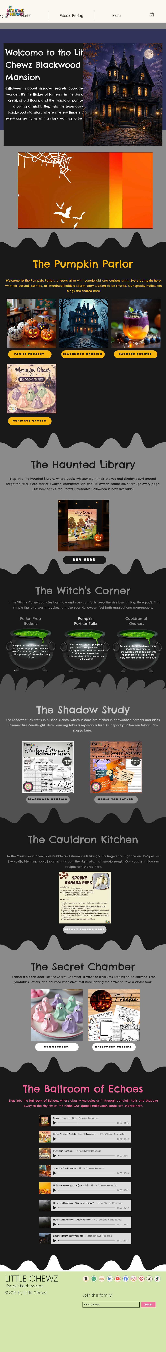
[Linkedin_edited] (109, 1278)
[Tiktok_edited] (157, 1278)
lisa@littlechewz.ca (24, 1286)
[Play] (54, 1123)
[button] (152, 14)
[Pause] (22, 224)
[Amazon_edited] (86, 1278)
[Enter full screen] (148, 224)
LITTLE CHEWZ (31, 1278)
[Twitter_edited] (149, 1278)
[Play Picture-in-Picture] (143, 224)
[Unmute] (27, 224)
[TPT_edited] (93, 1278)
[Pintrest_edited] (141, 1278)
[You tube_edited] (117, 1278)
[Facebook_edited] (125, 1278)
